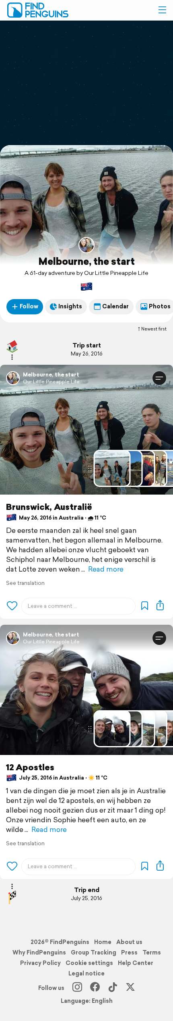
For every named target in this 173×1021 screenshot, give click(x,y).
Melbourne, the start (86, 261)
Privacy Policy (40, 963)
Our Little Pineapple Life (51, 381)
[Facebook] (95, 988)
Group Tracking (93, 952)
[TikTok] (112, 988)
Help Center (135, 963)
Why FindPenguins (39, 952)
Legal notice (86, 973)
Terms (151, 952)
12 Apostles (30, 767)
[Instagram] (77, 988)
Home (102, 942)
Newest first (154, 329)
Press (129, 952)
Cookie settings (89, 963)
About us (129, 942)
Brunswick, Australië (49, 507)
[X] (130, 988)
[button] (162, 10)
